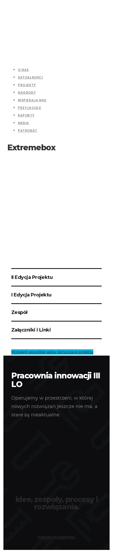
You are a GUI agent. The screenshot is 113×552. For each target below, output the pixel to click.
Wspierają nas (32, 100)
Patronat (27, 130)
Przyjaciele (29, 108)
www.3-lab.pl (56, 519)
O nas (23, 70)
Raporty (26, 115)
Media (23, 123)
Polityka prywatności (56, 537)
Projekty (27, 85)
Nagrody (27, 92)
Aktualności (30, 77)
